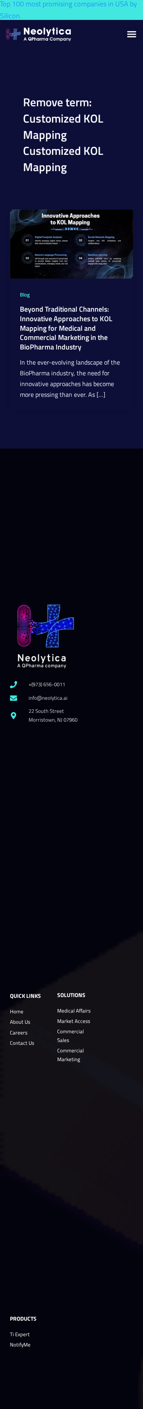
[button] (131, 34)
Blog (25, 295)
